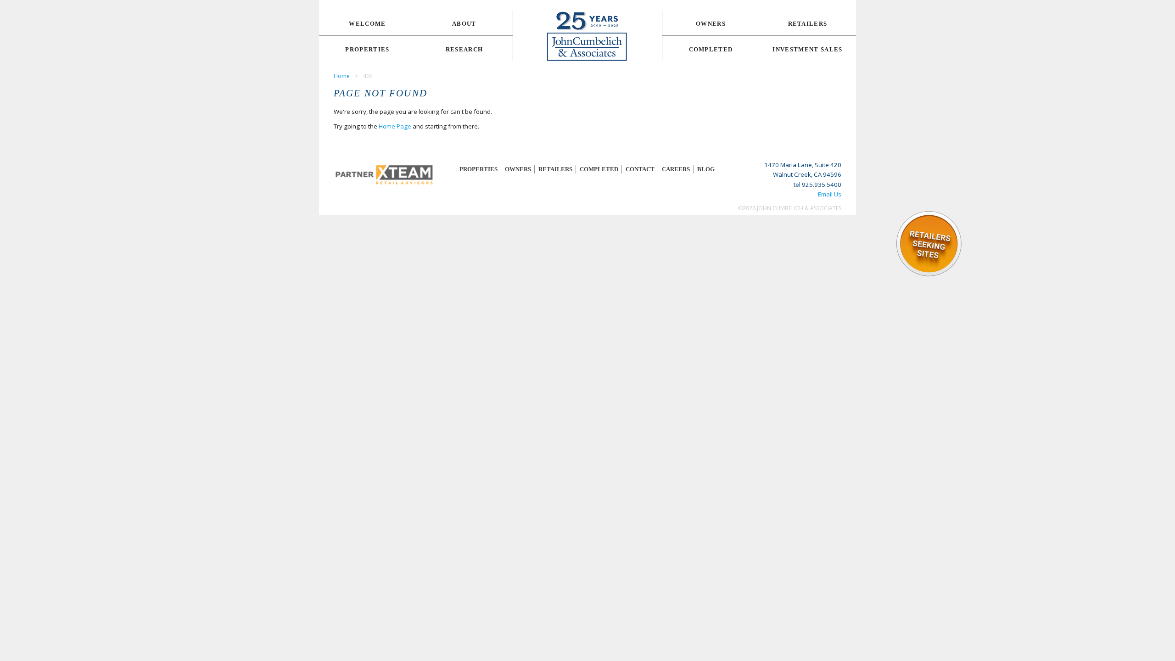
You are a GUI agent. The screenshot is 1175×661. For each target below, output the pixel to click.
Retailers (808, 23)
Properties (367, 49)
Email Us (829, 194)
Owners (711, 23)
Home (342, 76)
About (464, 23)
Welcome (367, 23)
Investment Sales (807, 49)
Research (464, 49)
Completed (711, 49)
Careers (676, 169)
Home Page (395, 126)
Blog (706, 169)
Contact (640, 169)
